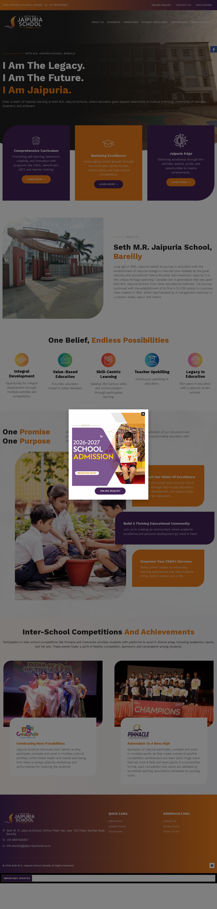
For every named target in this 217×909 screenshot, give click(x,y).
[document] (108, 454)
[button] (143, 414)
